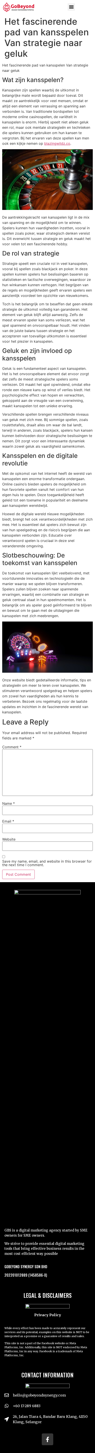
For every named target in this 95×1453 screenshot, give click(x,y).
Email (8, 821)
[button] (71, 7)
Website (8, 839)
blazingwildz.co (57, 143)
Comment (11, 747)
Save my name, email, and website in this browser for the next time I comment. (47, 863)
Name (8, 803)
